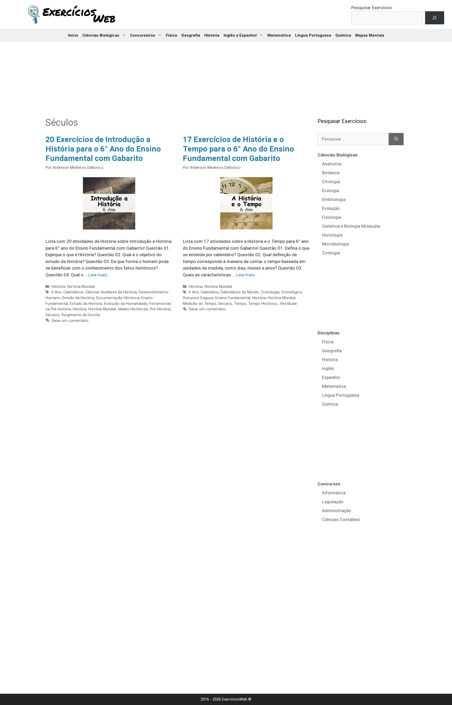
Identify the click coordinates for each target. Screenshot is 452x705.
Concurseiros (142, 35)
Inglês (328, 368)
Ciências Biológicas (100, 35)
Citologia (331, 181)
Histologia (332, 235)
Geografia (190, 35)
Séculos (52, 315)
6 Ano (56, 292)
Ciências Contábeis (341, 519)
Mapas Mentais (369, 35)
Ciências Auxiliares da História (111, 292)
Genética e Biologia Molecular (351, 226)
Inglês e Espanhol (240, 35)
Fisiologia (331, 217)
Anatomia (331, 163)
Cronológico (291, 292)
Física (171, 35)
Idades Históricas (133, 309)
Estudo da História (86, 303)
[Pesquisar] (396, 139)
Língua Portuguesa (313, 35)
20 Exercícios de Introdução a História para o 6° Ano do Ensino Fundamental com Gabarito (103, 149)
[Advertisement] (226, 76)
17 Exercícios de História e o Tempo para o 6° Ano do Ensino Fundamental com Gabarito (238, 149)
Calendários (73, 292)
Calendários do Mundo (240, 292)
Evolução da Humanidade (125, 303)
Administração (336, 510)
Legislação (332, 501)
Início (73, 35)
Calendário (210, 292)
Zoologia (331, 252)
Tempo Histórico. (263, 303)
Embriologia (334, 199)
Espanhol (331, 377)
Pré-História (160, 309)
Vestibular (288, 303)
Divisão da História (78, 298)
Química (343, 35)
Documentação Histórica (117, 298)
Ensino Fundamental (232, 298)
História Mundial (81, 286)
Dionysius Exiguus (198, 298)
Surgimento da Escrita (80, 315)
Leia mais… (99, 274)
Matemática (279, 35)
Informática (334, 492)
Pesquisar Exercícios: (372, 7)
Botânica (331, 172)
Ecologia (330, 190)
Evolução (331, 208)
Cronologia (270, 292)
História (211, 35)
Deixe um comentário (70, 320)
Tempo (240, 303)
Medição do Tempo (199, 303)
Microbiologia (335, 244)
